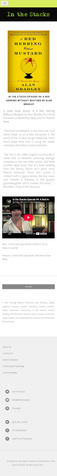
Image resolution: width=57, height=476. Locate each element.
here (33, 118)
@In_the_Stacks (20, 421)
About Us (7, 346)
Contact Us (8, 353)
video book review (18, 111)
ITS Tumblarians (19, 430)
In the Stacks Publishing (13, 366)
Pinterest (16, 408)
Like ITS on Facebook (22, 438)
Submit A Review (10, 359)
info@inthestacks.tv (21, 399)
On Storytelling (10, 372)
